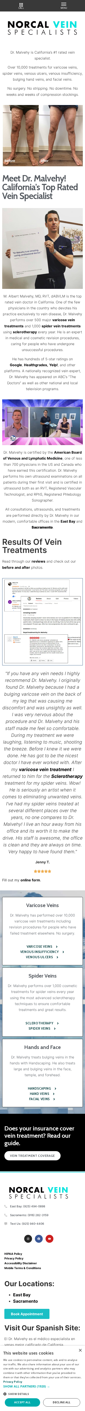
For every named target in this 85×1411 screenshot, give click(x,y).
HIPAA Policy (13, 1253)
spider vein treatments (61, 326)
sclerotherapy (25, 332)
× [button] (80, 1350)
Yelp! (53, 365)
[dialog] (42, 1378)
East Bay (68, 521)
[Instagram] (28, 1239)
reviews (38, 561)
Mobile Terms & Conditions (22, 1268)
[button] (42, 1386)
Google (16, 365)
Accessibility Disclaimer (20, 1263)
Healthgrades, (36, 365)
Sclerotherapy (67, 776)
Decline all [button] (61, 1402)
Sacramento (25, 1301)
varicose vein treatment (45, 769)
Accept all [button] (22, 1402)
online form (30, 880)
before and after (16, 567)
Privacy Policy (14, 1258)
